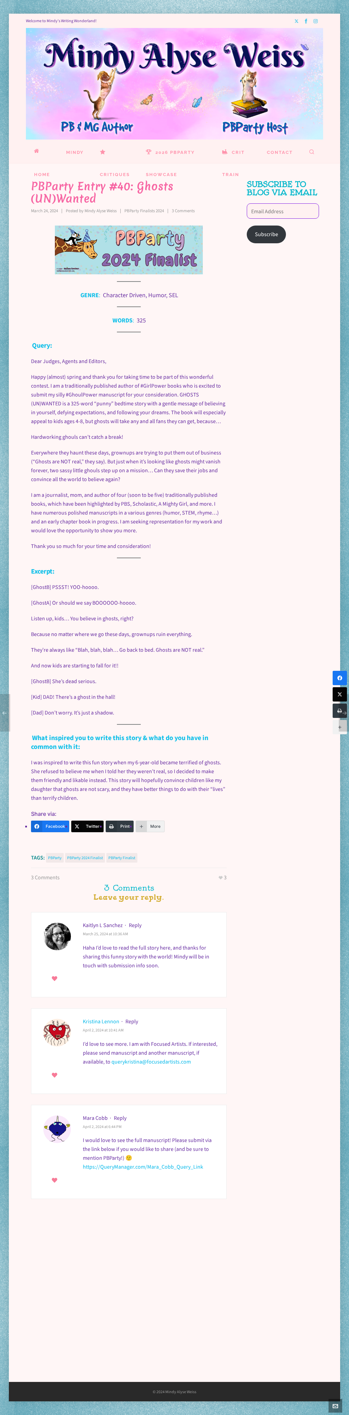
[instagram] (317, 21)
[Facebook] (340, 678)
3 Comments (183, 211)
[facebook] (307, 21)
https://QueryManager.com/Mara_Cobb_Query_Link (143, 1166)
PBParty (55, 858)
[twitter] (297, 21)
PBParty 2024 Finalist (85, 858)
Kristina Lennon (101, 1021)
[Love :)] (54, 978)
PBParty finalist (121, 858)
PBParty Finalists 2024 (144, 211)
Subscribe (266, 234)
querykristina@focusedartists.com (151, 1061)
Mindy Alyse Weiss (101, 211)
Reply (135, 925)
